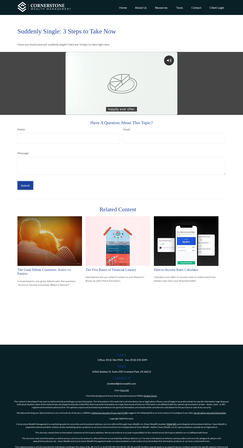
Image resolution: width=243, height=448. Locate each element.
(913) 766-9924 (114, 359)
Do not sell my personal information (210, 413)
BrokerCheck (150, 396)
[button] (123, 7)
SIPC (175, 424)
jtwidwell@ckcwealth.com (121, 383)
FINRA (169, 424)
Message (23, 153)
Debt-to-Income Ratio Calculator (176, 270)
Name (21, 129)
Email (126, 129)
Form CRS (124, 390)
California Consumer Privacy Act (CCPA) (109, 413)
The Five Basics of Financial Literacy (111, 270)
